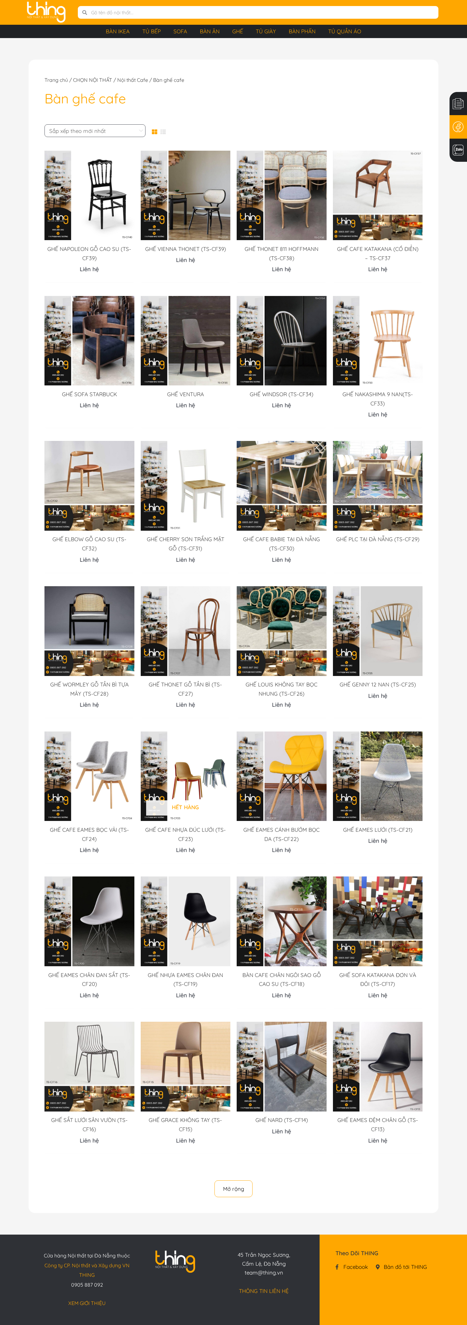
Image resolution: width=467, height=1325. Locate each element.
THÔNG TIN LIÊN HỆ (264, 1291)
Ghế (237, 31)
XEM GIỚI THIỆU (86, 1303)
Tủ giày (266, 31)
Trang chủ (56, 80)
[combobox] (262, 12)
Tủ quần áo (344, 31)
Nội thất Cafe (132, 80)
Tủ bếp (151, 31)
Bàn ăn (210, 31)
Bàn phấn (302, 31)
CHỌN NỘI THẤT (92, 80)
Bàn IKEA (118, 31)
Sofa (180, 31)
